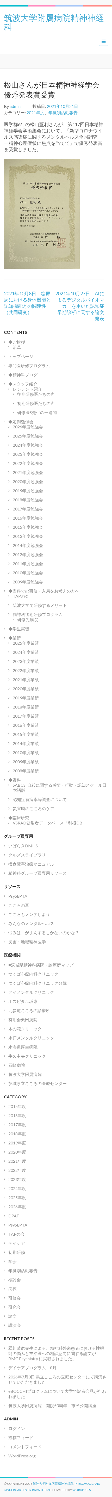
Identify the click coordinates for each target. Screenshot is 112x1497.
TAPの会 (21, 596)
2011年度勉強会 (28, 563)
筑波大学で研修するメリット (40, 605)
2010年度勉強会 (28, 572)
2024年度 (17, 1188)
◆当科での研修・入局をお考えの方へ (43, 590)
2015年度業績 (26, 734)
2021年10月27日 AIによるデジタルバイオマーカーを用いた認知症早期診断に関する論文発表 (79, 306)
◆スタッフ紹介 (23, 383)
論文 (12, 1316)
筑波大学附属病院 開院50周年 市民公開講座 (54, 1405)
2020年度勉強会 (28, 481)
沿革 (17, 347)
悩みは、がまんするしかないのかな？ (43, 932)
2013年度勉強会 (28, 536)
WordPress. (81, 1490)
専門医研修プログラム (29, 365)
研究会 (14, 1306)
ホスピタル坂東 (23, 1001)
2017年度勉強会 (28, 508)
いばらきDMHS (23, 845)
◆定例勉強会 (20, 421)
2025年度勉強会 (28, 435)
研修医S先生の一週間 (37, 412)
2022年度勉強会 (28, 463)
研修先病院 (27, 619)
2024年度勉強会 (28, 444)
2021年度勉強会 (28, 472)
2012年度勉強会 (28, 554)
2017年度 (17, 1124)
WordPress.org (22, 1455)
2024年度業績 (26, 652)
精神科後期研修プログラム (38, 614)
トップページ (20, 356)
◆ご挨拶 (16, 342)
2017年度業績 (26, 715)
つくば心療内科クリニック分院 (37, 983)
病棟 (12, 1288)
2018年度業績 (26, 706)
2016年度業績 (26, 725)
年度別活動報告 (63, 112)
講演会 (14, 1325)
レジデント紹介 (27, 388)
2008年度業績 (26, 770)
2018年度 (17, 1133)
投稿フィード (20, 1437)
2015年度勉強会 (28, 527)
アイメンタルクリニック (31, 992)
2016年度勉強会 (28, 517)
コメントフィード (25, 1446)
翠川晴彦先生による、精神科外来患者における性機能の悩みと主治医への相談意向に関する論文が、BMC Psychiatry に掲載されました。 (56, 1353)
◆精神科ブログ (23, 374)
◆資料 (14, 779)
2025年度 (17, 1197)
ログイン (16, 1428)
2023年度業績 (26, 661)
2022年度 (17, 1170)
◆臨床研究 (18, 817)
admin (15, 106)
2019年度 (17, 1142)
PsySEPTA (17, 896)
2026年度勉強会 (28, 426)
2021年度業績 (26, 679)
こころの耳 (18, 905)
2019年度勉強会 (28, 490)
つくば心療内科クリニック (33, 973)
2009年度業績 (26, 761)
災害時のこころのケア (33, 808)
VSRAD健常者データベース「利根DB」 (49, 822)
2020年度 (17, 1151)
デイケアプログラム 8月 (32, 1367)
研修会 (14, 1297)
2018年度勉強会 (28, 499)
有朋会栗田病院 (23, 1019)
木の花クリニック (25, 1028)
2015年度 (17, 1106)
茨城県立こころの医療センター (37, 1083)
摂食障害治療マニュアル (31, 863)
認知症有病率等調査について (40, 799)
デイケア (16, 1243)
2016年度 (17, 1115)
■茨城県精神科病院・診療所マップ (40, 964)
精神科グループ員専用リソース (37, 873)
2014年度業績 (26, 743)
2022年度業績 (26, 670)
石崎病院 (16, 1065)
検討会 (14, 1279)
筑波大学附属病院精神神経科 (54, 22)
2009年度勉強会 (28, 581)
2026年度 (17, 1206)
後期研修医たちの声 (36, 394)
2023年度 (17, 1179)
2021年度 (35, 112)
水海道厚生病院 (23, 1046)
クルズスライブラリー (29, 854)
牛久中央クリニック (27, 1056)
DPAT (13, 1215)
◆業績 (14, 637)
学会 (12, 1261)
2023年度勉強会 (28, 454)
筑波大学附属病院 (25, 1074)
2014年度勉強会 (28, 545)
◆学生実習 (18, 628)
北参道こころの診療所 (29, 1010)
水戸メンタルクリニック (31, 1037)
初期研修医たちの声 (36, 403)
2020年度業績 (26, 688)
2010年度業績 (26, 752)
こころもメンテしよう (29, 914)
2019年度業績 (26, 697)
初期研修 (16, 1252)
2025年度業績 (26, 642)
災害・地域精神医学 (27, 941)
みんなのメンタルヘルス (31, 923)
